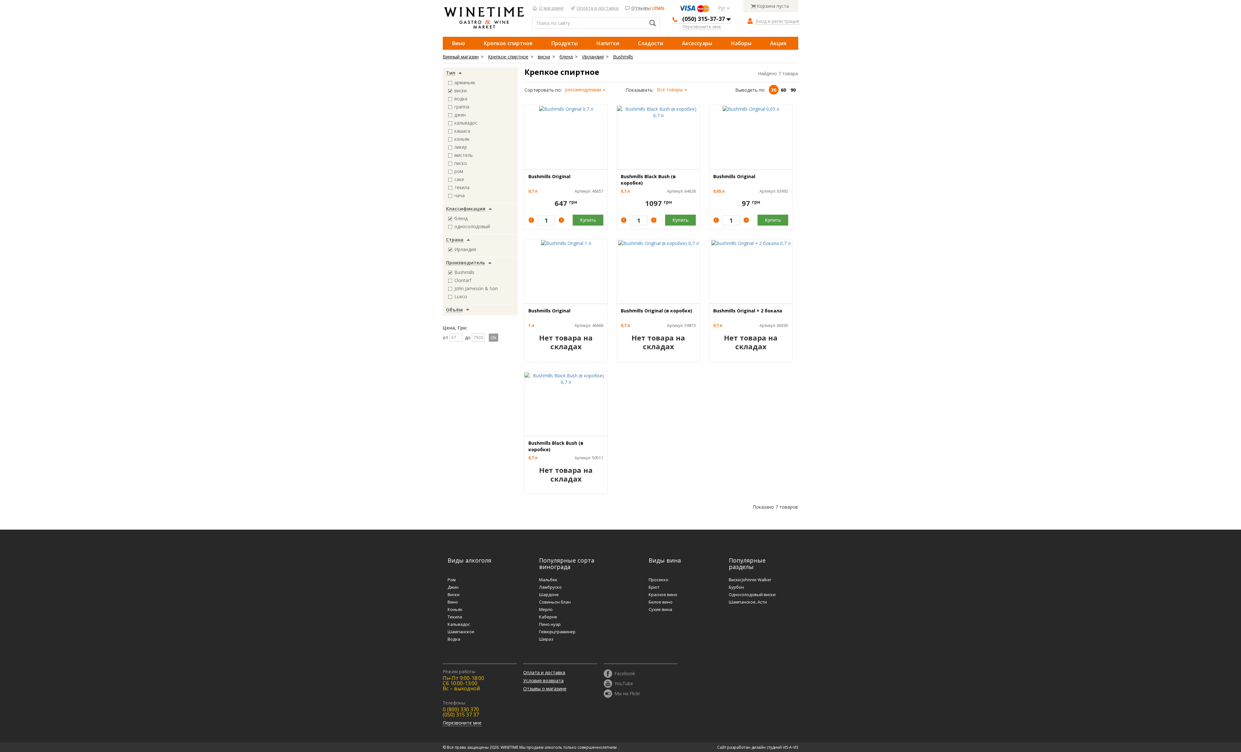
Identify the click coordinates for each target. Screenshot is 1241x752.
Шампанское (461, 632)
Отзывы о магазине (545, 689)
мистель (463, 155)
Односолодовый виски (752, 594)
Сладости (650, 43)
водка (460, 99)
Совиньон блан (555, 602)
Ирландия (593, 57)
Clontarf (462, 280)
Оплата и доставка (598, 8)
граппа (461, 107)
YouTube (623, 683)
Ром (452, 580)
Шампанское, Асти (748, 602)
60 (783, 90)
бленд (566, 57)
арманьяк (464, 82)
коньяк (462, 139)
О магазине (551, 8)
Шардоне (549, 594)
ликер (460, 147)
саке (459, 179)
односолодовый (472, 226)
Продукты (564, 43)
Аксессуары (697, 43)
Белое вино (661, 602)
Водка (454, 639)
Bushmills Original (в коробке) (656, 311)
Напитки (608, 43)
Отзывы (641, 8)
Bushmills (623, 57)
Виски (454, 594)
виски (544, 57)
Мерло (546, 609)
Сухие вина (660, 609)
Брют (654, 587)
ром (458, 171)
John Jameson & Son (476, 288)
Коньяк (455, 609)
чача (459, 195)
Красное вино (663, 594)
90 (793, 90)
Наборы (741, 43)
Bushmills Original (549, 176)
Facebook (624, 673)
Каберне (548, 617)
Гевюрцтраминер (557, 632)
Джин (453, 587)
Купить (588, 220)
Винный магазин (461, 57)
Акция (778, 43)
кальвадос (465, 123)
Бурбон (736, 587)
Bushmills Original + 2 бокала (747, 311)
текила (462, 187)
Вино (458, 43)
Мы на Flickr (627, 693)
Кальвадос (459, 624)
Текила (455, 617)
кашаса (462, 131)
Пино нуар (550, 624)
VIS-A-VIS (790, 747)
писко (460, 163)
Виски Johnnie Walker (750, 580)
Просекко (658, 580)
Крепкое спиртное (508, 43)
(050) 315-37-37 (703, 19)
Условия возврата (543, 680)
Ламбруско (550, 587)
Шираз (546, 639)
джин (460, 115)
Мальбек (548, 580)
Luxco (460, 296)
